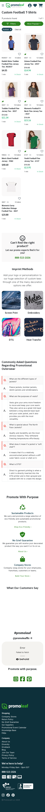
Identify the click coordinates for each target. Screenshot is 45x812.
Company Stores (22, 565)
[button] (4, 5)
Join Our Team (8, 752)
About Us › (23, 551)
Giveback (6, 747)
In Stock (18, 74)
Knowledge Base (9, 730)
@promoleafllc (21, 638)
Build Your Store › (23, 576)
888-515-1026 (22, 257)
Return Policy (7, 719)
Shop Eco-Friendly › (23, 527)
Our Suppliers (8, 725)
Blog (4, 750)
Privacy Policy (8, 755)
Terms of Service (9, 758)
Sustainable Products (22, 513)
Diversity (5, 744)
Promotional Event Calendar (14, 727)
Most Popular (33, 24)
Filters (13, 24)
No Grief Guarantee (22, 540)
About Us (6, 741)
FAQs (4, 733)
